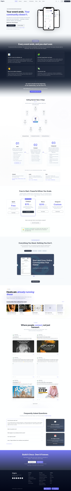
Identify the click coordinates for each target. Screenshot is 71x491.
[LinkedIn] (14, 478)
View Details (13, 212)
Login (62, 1)
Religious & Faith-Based (42, 480)
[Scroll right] (63, 310)
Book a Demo (55, 443)
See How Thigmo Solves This (35, 91)
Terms (51, 483)
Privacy (51, 481)
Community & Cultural (42, 478)
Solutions (25, 1)
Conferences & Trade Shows (43, 477)
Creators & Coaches (42, 474)
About (40, 1)
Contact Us (55, 429)
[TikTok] (22, 478)
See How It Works (20, 25)
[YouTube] (20, 478)
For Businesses (31, 1)
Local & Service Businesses (43, 475)
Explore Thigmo (22, 27)
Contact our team (48, 415)
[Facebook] (18, 478)
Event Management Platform (32, 478)
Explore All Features (35, 281)
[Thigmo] (13, 478)
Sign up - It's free (67, 1)
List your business (30, 483)
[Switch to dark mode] (56, 1)
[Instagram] (16, 478)
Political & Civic (41, 481)
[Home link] (2, 1)
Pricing (36, 1)
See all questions (10, 443)
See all (63, 301)
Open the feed (35, 403)
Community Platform (31, 477)
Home (16, 1)
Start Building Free (11, 25)
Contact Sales (57, 211)
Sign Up (51, 480)
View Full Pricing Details (35, 222)
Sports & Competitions (42, 483)
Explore (43, 1)
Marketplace (30, 481)
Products (20, 1)
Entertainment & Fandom (42, 484)
